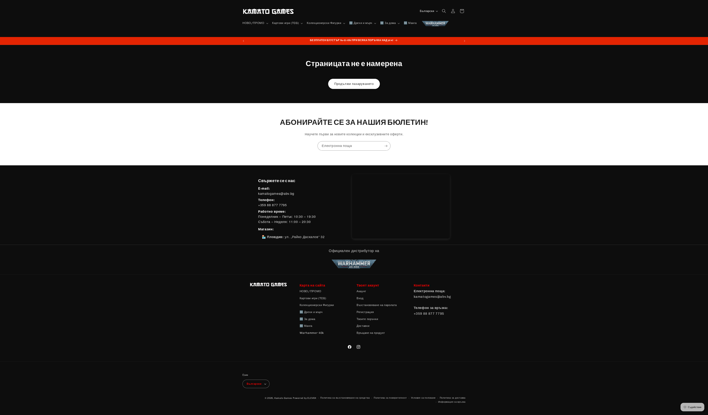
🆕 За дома (307, 319)
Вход (360, 298)
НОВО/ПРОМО (311, 291)
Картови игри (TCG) (313, 298)
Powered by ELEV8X (304, 398)
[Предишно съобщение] (244, 41)
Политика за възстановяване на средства (345, 398)
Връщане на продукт (371, 333)
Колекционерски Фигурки (317, 305)
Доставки (363, 326)
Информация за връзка (452, 402)
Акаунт (361, 291)
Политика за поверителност (390, 398)
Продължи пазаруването (354, 84)
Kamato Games (283, 398)
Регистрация (365, 312)
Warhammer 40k (312, 333)
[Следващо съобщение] (465, 41)
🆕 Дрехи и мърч (311, 312)
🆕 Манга (306, 326)
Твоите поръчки (367, 319)
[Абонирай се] (385, 146)
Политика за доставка (453, 398)
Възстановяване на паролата (377, 305)
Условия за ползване (423, 398)
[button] (255, 23)
